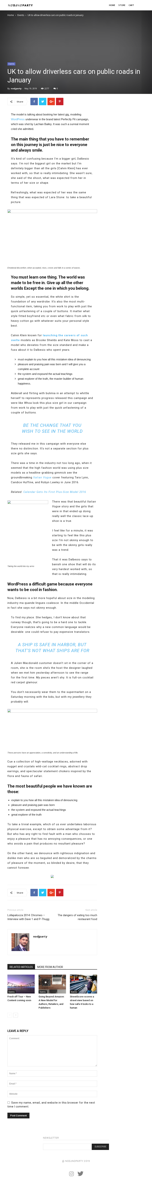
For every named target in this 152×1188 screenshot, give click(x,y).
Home (10, 15)
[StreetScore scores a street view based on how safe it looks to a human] (83, 984)
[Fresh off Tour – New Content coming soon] (21, 984)
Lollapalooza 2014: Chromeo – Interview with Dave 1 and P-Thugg (28, 917)
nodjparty (16, 88)
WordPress (18, 119)
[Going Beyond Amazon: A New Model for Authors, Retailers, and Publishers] (52, 984)
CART (131, 5)
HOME (112, 5)
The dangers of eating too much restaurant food (77, 917)
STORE (121, 5)
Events (20, 15)
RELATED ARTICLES (21, 967)
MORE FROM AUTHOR (50, 967)
